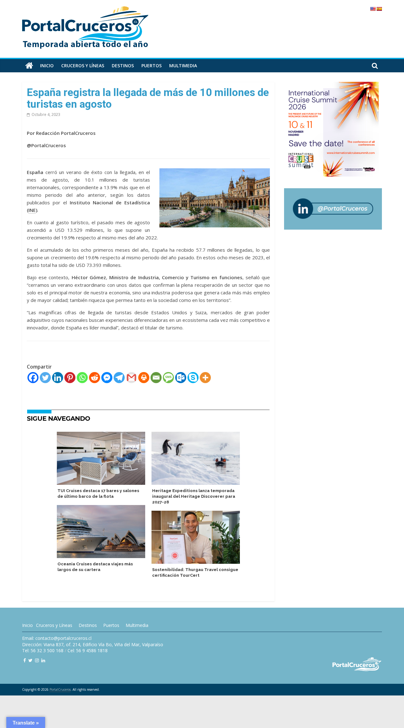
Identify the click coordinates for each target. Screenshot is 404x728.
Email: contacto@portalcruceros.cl (57, 638)
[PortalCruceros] (29, 65)
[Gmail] (131, 377)
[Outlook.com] (180, 377)
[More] (205, 377)
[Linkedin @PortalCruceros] (43, 660)
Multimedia (183, 66)
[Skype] (193, 377)
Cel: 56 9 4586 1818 (88, 650)
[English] (373, 8)
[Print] (143, 377)
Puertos (151, 66)
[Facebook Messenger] (106, 377)
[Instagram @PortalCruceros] (37, 660)
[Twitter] (45, 377)
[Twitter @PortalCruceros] (30, 660)
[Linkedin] (57, 377)
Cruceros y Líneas (54, 625)
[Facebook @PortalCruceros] (24, 660)
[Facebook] (33, 377)
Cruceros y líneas (82, 66)
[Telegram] (119, 377)
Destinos (123, 66)
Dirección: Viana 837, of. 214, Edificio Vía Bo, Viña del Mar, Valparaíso (92, 644)
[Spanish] (379, 8)
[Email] (156, 377)
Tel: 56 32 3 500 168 (42, 650)
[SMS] (168, 377)
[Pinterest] (69, 377)
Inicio (47, 66)
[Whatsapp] (82, 377)
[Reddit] (94, 377)
